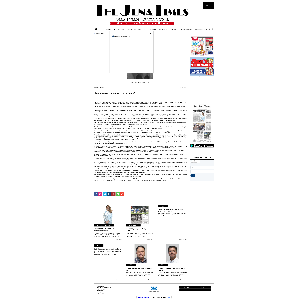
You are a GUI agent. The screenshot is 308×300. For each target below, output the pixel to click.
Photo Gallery (119, 29)
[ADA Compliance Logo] (154, 290)
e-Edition (208, 8)
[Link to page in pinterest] (113, 194)
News (101, 29)
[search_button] (209, 29)
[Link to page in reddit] (122, 194)
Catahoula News (150, 29)
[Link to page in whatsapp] (118, 194)
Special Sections (201, 29)
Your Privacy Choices (159, 297)
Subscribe (208, 5)
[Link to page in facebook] (96, 194)
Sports (108, 29)
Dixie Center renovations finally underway (108, 249)
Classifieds (174, 29)
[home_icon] (96, 29)
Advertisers (187, 287)
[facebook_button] (212, 29)
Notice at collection (144, 297)
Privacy (187, 290)
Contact (203, 287)
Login (208, 3)
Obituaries (163, 29)
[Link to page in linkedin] (109, 194)
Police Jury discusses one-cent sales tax (170, 209)
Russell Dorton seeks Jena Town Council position (171, 269)
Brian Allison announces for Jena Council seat (139, 269)
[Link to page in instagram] (100, 194)
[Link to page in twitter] (105, 194)
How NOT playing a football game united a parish (140, 230)
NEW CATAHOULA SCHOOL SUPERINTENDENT (104, 230)
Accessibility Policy (203, 290)
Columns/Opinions (134, 29)
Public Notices (186, 29)
